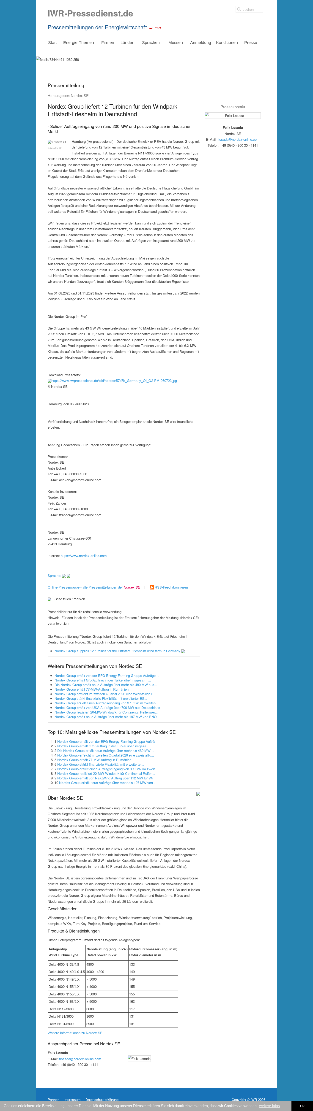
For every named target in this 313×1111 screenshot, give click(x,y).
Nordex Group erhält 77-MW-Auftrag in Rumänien (94, 759)
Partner (53, 1099)
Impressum (72, 1099)
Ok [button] (302, 1106)
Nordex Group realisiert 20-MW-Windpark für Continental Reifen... (106, 773)
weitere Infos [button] (269, 1106)
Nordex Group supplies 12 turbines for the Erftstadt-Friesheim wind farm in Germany (118, 650)
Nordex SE (80, 95)
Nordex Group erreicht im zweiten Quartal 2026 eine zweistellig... (105, 755)
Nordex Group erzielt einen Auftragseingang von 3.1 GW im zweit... (107, 768)
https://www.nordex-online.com (84, 555)
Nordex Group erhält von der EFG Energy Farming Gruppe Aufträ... (107, 741)
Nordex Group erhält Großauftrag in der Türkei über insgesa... (103, 745)
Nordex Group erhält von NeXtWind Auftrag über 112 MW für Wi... (106, 778)
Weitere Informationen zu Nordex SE (75, 1032)
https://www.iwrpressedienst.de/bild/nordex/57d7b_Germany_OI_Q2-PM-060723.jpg (114, 380)
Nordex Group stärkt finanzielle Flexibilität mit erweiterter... (100, 764)
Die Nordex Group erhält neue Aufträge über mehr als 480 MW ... (105, 750)
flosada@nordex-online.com (80, 1058)
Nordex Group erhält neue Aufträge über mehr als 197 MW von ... (107, 782)
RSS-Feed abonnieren (171, 587)
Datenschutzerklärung (101, 1099)
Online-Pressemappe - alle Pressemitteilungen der (94, 587)
